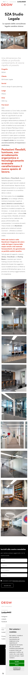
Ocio (2, 629)
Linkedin (3, 619)
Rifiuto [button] (17, 664)
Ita (3, 1)
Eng (7, 1)
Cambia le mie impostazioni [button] (17, 668)
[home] (6, 4)
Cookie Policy (5, 639)
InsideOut (4, 632)
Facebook (4, 621)
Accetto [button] (17, 661)
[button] (25, 5)
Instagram (4, 616)
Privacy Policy (5, 636)
